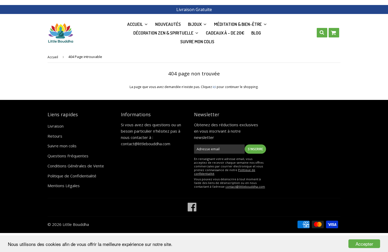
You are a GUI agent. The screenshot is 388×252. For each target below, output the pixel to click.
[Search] (322, 32)
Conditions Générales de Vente (76, 165)
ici (214, 87)
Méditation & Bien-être (238, 24)
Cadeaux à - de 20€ (225, 33)
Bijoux (195, 24)
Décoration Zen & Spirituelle (163, 33)
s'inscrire (255, 149)
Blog (256, 33)
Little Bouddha (76, 224)
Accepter (364, 243)
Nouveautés (168, 24)
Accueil (53, 57)
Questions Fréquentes (68, 155)
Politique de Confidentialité (72, 175)
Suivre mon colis (197, 41)
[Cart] (334, 32)
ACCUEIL (135, 24)
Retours (55, 136)
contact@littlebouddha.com (145, 143)
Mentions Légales (64, 185)
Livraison (56, 126)
